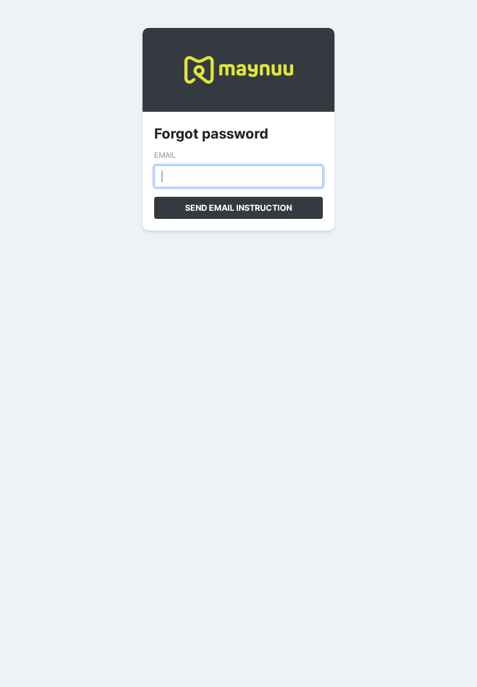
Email (165, 155)
